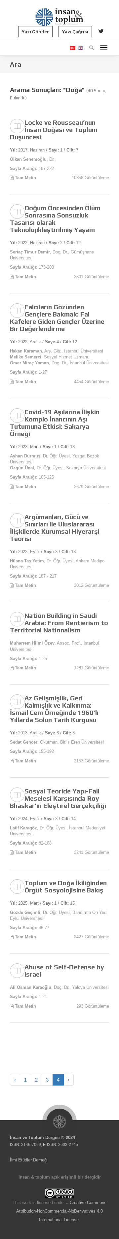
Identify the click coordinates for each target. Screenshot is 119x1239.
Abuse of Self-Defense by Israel (64, 970)
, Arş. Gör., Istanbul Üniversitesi (56, 351)
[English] (79, 48)
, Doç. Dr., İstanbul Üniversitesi (59, 362)
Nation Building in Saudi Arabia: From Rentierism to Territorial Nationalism (59, 623)
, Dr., (33, 159)
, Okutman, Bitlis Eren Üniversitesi (57, 742)
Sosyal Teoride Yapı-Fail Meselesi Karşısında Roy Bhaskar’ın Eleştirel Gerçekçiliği (58, 798)
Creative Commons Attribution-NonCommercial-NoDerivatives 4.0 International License (61, 1211)
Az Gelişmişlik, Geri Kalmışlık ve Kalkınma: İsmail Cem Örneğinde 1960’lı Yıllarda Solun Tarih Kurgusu (54, 708)
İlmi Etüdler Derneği (29, 1159)
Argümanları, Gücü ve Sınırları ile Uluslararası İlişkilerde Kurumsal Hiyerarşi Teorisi (54, 527)
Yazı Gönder (35, 31)
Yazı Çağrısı (75, 31)
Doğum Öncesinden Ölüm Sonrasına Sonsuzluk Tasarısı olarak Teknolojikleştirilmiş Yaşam (55, 218)
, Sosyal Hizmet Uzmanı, (50, 356)
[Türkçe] (72, 48)
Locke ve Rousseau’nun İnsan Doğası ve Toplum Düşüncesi (54, 129)
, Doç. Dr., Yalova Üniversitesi (59, 987)
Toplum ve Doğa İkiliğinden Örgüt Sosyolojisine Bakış (65, 886)
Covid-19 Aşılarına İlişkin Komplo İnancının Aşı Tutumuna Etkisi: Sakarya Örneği (54, 422)
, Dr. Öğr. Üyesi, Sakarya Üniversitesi (58, 467)
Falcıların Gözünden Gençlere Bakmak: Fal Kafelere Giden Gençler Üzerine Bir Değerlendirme (57, 317)
